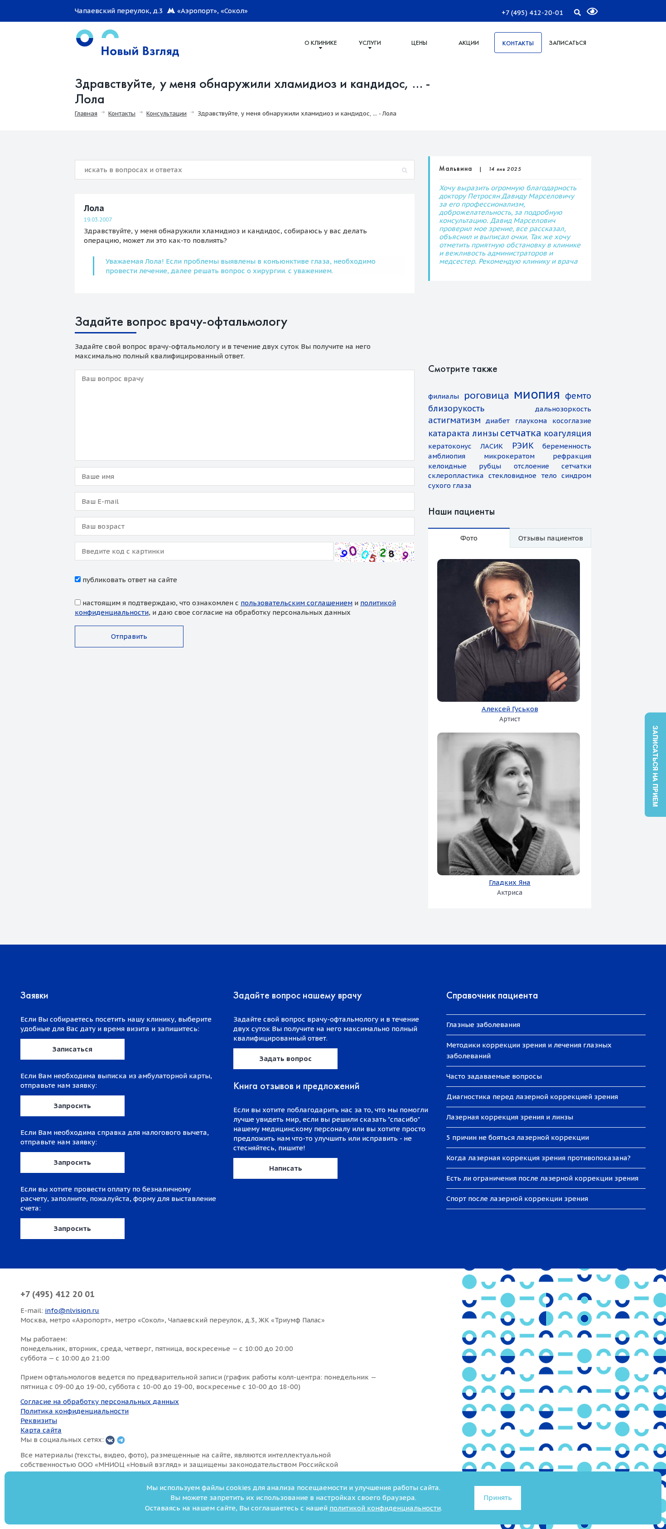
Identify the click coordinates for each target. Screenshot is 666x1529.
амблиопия (446, 456)
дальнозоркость (563, 409)
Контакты (518, 43)
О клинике (320, 43)
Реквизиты (38, 1420)
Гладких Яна (510, 882)
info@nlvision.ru (72, 1310)
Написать (285, 1168)
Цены (419, 43)
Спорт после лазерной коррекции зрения (517, 1198)
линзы (485, 433)
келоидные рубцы (464, 466)
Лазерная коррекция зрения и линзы (509, 1117)
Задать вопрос (286, 1058)
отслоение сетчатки (552, 466)
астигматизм (454, 420)
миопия (537, 394)
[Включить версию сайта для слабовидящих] (586, 8)
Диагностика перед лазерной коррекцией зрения (532, 1096)
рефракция (572, 456)
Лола (94, 208)
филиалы (443, 396)
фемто (578, 396)
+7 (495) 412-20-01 (532, 12)
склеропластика (456, 475)
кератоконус (450, 446)
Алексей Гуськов (510, 708)
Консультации (166, 113)
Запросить (72, 1105)
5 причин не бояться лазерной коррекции (517, 1137)
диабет (498, 420)
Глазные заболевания (483, 1024)
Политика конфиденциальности (74, 1411)
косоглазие (571, 420)
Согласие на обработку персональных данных (99, 1401)
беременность (566, 446)
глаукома (531, 420)
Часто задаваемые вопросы (494, 1076)
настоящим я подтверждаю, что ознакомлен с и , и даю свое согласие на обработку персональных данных (235, 607)
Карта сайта (41, 1430)
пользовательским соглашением (296, 602)
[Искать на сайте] (577, 11)
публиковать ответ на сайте (129, 579)
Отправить (129, 636)
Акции (468, 43)
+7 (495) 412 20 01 (57, 1294)
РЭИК (523, 445)
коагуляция (567, 433)
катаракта (449, 433)
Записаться (567, 43)
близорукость (456, 408)
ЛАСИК (491, 446)
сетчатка (520, 433)
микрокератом (509, 456)
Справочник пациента (492, 995)
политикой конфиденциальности (385, 1508)
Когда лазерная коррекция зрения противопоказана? (538, 1157)
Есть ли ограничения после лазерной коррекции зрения (542, 1178)
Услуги (370, 43)
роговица (486, 395)
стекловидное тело (522, 475)
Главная (86, 113)
